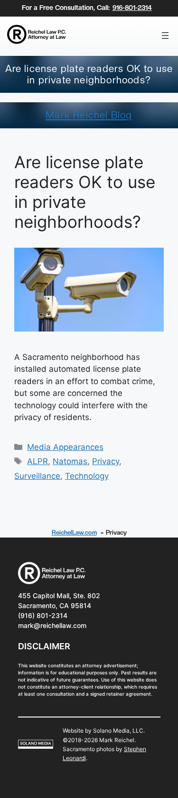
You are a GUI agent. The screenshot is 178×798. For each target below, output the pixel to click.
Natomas (70, 461)
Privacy (105, 461)
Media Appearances (65, 447)
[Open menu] (165, 35)
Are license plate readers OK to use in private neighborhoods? (84, 192)
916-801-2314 (132, 7)
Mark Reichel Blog (89, 115)
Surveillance (37, 476)
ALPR (37, 461)
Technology (87, 476)
